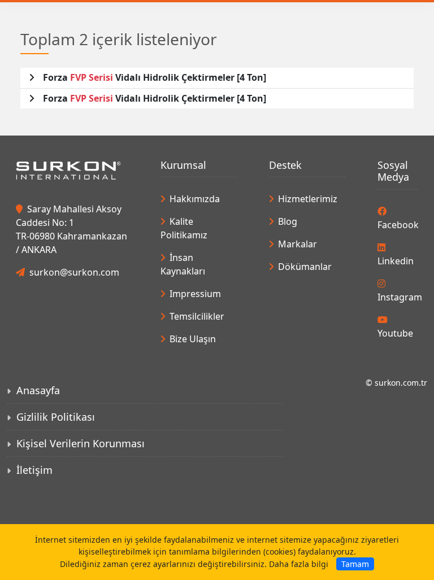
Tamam (355, 564)
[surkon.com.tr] (68, 169)
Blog (287, 221)
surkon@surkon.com (74, 272)
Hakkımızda (195, 199)
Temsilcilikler (197, 316)
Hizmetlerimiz (307, 199)
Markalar (297, 244)
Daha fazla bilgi (298, 564)
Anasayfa (38, 390)
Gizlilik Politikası (55, 417)
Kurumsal (183, 165)
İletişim (34, 470)
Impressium (195, 293)
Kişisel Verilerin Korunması (80, 443)
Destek (285, 165)
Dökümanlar (305, 266)
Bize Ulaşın (193, 339)
